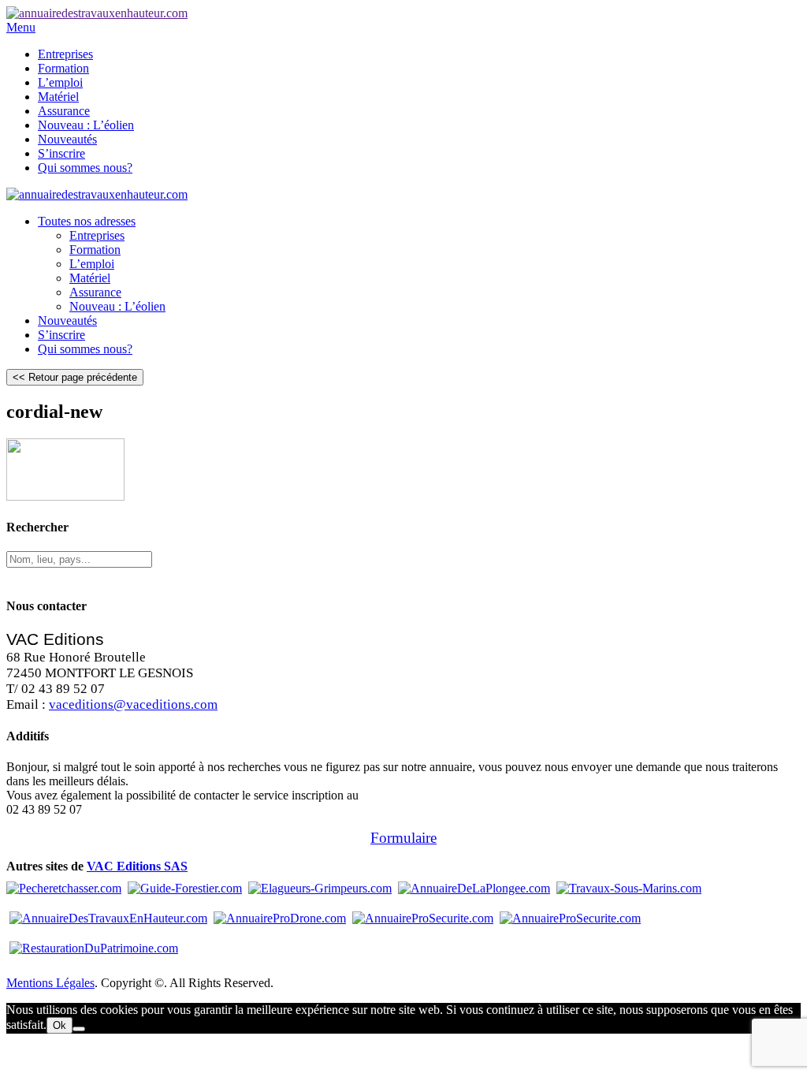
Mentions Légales (50, 982)
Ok (59, 1025)
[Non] (79, 1029)
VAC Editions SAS (137, 866)
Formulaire (403, 837)
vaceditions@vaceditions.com (133, 704)
